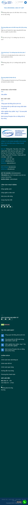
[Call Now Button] (25, 502)
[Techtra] (7, 2)
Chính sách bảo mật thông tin (9, 360)
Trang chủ (5, 499)
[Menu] (16, 2)
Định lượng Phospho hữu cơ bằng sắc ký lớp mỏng (13, 117)
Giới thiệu (11, 499)
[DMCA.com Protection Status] (5, 324)
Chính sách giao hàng (7, 367)
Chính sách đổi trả (6, 363)
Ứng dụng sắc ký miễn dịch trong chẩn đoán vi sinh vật (13, 107)
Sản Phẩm (18, 499)
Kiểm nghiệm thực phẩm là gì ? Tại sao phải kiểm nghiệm (14, 112)
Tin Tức (24, 499)
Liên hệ (14, 500)
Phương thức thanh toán (8, 374)
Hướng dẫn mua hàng (7, 370)
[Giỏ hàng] (25, 2)
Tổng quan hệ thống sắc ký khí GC (11, 103)
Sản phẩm (4, 94)
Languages (20, 1)
